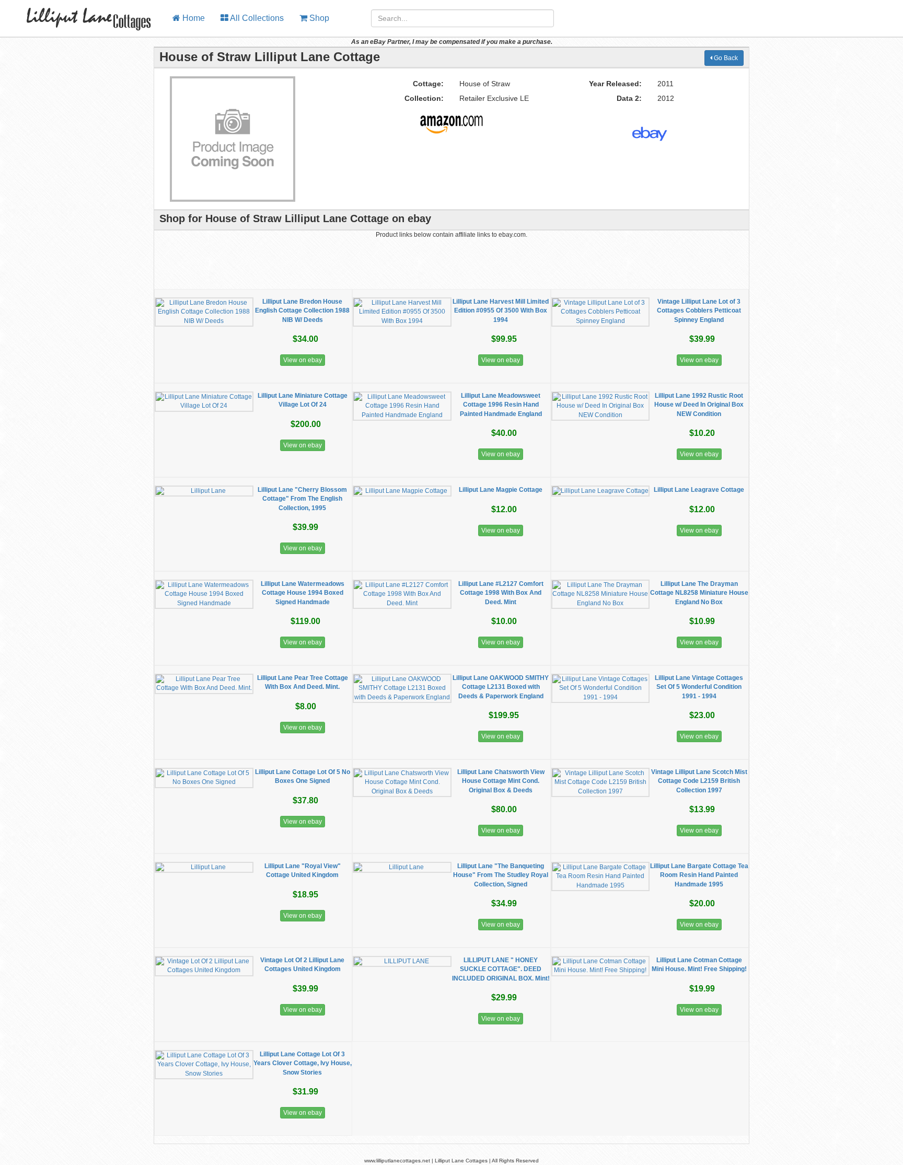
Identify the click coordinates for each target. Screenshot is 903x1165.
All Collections (256, 18)
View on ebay (302, 360)
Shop (318, 18)
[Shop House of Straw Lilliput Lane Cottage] (451, 120)
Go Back (725, 58)
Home (192, 18)
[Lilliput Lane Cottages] (82, 13)
